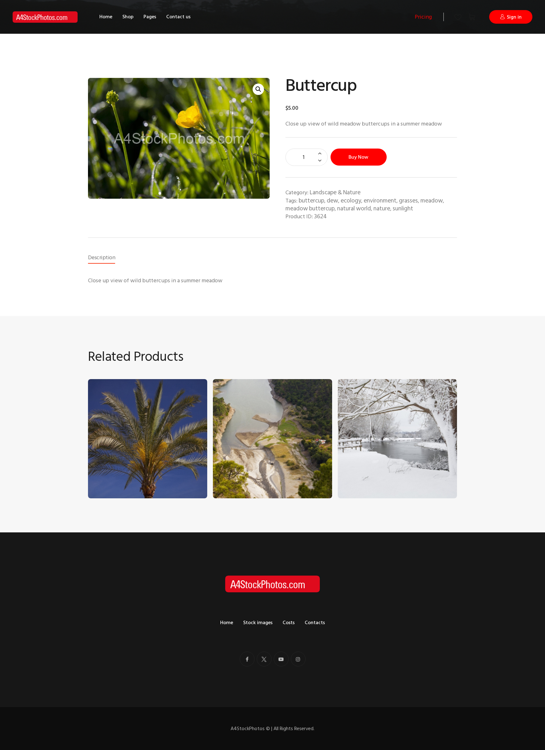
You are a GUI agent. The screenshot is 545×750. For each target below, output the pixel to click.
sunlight (403, 209)
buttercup (311, 201)
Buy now (358, 157)
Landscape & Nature (335, 192)
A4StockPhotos (250, 728)
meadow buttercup (310, 209)
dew (332, 201)
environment (380, 201)
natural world (354, 209)
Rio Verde (229, 470)
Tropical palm (109, 470)
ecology (351, 201)
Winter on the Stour (366, 470)
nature (381, 209)
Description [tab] (101, 257)
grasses (408, 201)
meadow (431, 201)
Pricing (423, 16)
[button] (258, 89)
